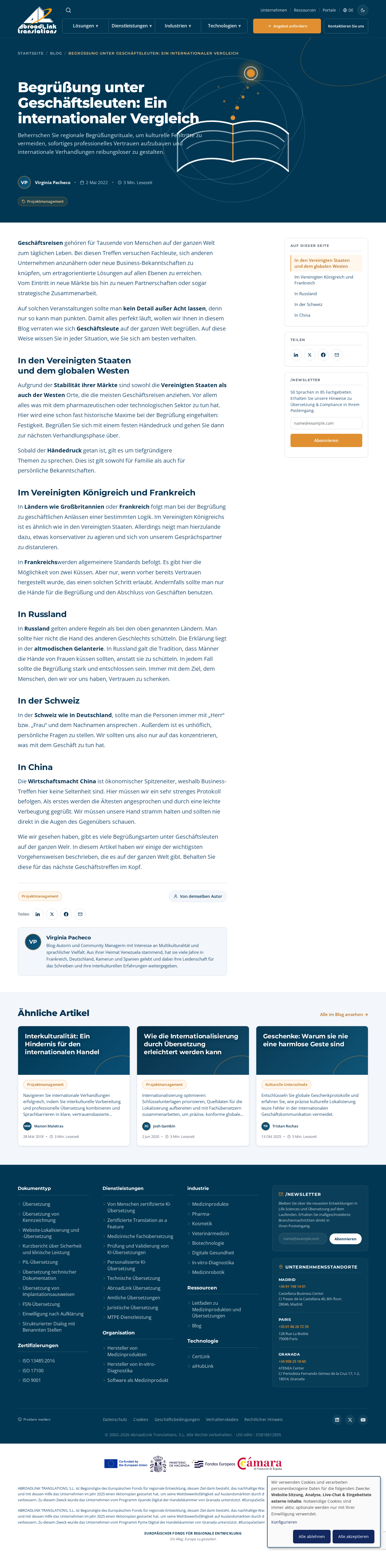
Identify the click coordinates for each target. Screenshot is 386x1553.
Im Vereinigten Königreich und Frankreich (323, 280)
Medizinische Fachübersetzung (140, 1236)
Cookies (140, 1419)
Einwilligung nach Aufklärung (53, 1314)
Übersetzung (36, 1204)
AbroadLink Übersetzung (134, 1288)
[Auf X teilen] (52, 914)
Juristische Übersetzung (132, 1307)
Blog (56, 53)
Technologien (224, 26)
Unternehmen (274, 10)
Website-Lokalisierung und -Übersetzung (51, 1233)
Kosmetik (202, 1223)
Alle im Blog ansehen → (344, 1014)
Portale (329, 10)
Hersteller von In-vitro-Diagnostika (131, 1367)
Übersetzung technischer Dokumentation (50, 1275)
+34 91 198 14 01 (292, 1286)
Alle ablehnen (312, 1536)
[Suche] (68, 10)
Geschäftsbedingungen (177, 1419)
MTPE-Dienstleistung (129, 1317)
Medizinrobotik (208, 1272)
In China (302, 315)
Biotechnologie (208, 1243)
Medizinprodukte (210, 1204)
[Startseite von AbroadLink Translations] (37, 20)
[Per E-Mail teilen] (80, 914)
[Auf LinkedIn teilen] (38, 914)
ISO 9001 (32, 1380)
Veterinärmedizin (210, 1233)
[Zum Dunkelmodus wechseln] (362, 10)
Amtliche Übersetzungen (133, 1298)
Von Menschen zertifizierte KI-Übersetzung (139, 1207)
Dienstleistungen (132, 26)
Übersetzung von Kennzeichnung (41, 1217)
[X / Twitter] (350, 1420)
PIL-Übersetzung (40, 1262)
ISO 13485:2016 (39, 1361)
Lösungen (85, 26)
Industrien (178, 26)
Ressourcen (305, 10)
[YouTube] (363, 1420)
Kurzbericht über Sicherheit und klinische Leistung (52, 1249)
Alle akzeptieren (353, 1536)
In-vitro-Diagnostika (213, 1262)
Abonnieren (326, 440)
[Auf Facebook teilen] (66, 914)
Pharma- (201, 1214)
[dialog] (323, 1511)
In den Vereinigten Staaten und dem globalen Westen (322, 263)
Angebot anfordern (290, 26)
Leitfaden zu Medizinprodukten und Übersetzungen (216, 1309)
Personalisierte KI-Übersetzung (126, 1265)
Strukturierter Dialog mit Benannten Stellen (49, 1327)
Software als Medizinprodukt (137, 1380)
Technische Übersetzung (133, 1278)
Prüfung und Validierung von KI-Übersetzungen (138, 1249)
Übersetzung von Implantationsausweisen (49, 1291)
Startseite (31, 53)
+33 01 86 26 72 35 (294, 1326)
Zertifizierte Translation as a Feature (137, 1223)
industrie (198, 1188)
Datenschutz (115, 1419)
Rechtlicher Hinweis (263, 1419)
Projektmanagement (45, 201)
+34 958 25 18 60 (292, 1361)
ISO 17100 (33, 1370)
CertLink (201, 1356)
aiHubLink (202, 1366)
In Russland (305, 293)
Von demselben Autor (201, 896)
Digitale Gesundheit (213, 1253)
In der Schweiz (308, 304)
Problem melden (36, 1419)
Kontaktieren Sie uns (346, 26)
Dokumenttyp (34, 1188)
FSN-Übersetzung (41, 1304)
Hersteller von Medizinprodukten (127, 1351)
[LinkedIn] (337, 1420)
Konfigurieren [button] (284, 1522)
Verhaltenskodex (222, 1419)
